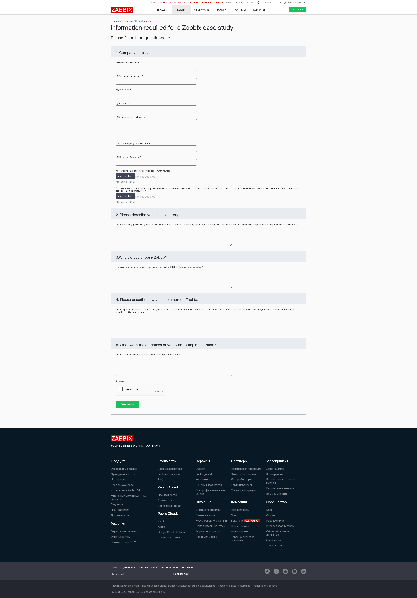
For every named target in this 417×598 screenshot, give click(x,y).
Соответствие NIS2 (123, 542)
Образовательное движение (277, 533)
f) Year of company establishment (132, 143)
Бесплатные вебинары (280, 488)
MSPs (229, 2)
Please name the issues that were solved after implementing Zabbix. (149, 354)
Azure (161, 526)
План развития (120, 509)
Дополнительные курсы (210, 526)
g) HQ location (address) (127, 157)
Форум (270, 515)
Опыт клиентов (120, 536)
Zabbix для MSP (205, 474)
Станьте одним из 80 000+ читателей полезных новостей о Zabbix (153, 567)
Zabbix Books (274, 545)
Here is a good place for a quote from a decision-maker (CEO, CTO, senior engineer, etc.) (159, 267)
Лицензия (117, 504)
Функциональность (123, 474)
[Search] (258, 2)
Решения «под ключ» (209, 484)
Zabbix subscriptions (170, 468)
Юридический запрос (265, 585)
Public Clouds (168, 514)
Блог (269, 509)
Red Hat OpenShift (169, 537)
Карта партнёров (242, 484)
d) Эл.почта (121, 103)
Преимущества (167, 495)
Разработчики (275, 520)
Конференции (274, 474)
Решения (128, 21)
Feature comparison (169, 474)
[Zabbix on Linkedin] (294, 571)
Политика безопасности (126, 585)
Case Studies (142, 21)
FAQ (160, 479)
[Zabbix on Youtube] (303, 571)
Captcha (120, 381)
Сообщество (242, 2)
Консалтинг (203, 479)
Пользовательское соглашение (197, 585)
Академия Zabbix (206, 536)
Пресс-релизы (240, 526)
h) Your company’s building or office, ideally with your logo (144, 171)
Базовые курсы (205, 515)
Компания (239, 502)
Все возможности (122, 484)
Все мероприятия (277, 493)
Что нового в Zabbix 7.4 (125, 490)
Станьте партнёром (243, 474)
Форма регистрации (243, 490)
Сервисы (203, 461)
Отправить (127, 404)
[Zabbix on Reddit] (285, 571)
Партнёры (239, 461)
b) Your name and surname (128, 76)
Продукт (118, 461)
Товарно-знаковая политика (242, 538)
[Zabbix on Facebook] (276, 571)
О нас (234, 515)
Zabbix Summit (275, 468)
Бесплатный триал (169, 505)
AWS (161, 521)
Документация (120, 515)
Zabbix (122, 10)
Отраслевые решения (124, 531)
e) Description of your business (131, 117)
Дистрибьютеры (241, 479)
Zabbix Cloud (168, 487)
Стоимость (167, 461)
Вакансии (245, 520)
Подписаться (181, 573)
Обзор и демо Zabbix (124, 468)
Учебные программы (208, 509)
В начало (116, 21)
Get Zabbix (297, 9)
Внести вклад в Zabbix (280, 526)
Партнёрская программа (246, 468)
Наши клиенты (240, 531)
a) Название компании (126, 62)
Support (200, 468)
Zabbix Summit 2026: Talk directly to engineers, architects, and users (186, 2)
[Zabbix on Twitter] (267, 571)
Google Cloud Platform (171, 532)
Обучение (203, 502)
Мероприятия (277, 461)
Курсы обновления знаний (212, 520)
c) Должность (122, 90)
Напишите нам (240, 509)
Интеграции (118, 479)
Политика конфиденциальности (160, 585)
